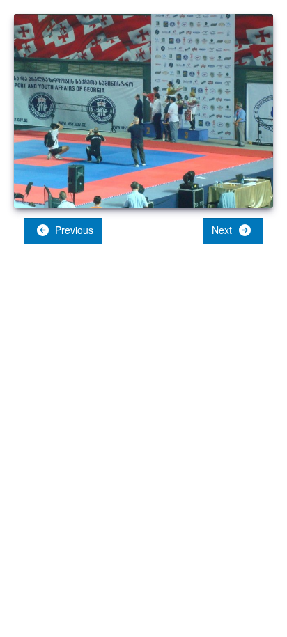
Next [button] (223, 230)
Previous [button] (72, 230)
